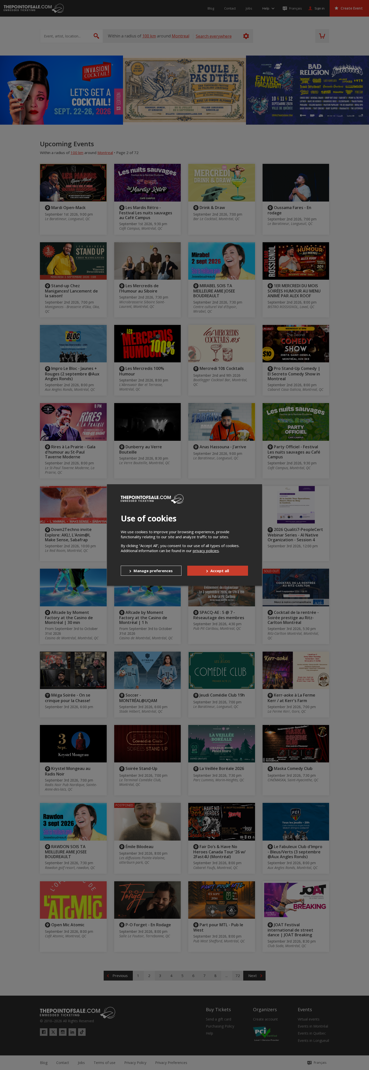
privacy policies (206, 550)
